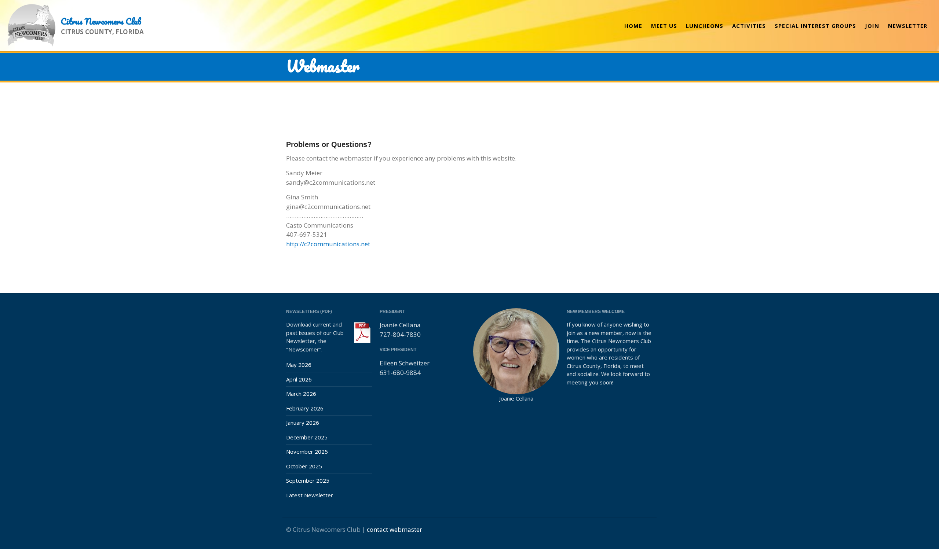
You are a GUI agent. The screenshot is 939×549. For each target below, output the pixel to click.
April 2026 (299, 379)
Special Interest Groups (815, 25)
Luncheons (704, 25)
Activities (749, 25)
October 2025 (304, 466)
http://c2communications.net (328, 244)
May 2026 (298, 364)
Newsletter (907, 25)
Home (633, 25)
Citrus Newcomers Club (101, 21)
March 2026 (301, 393)
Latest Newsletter (309, 495)
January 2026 (302, 422)
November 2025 (307, 451)
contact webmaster (394, 529)
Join (872, 25)
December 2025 (307, 437)
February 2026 (305, 408)
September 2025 (307, 480)
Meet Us (664, 25)
